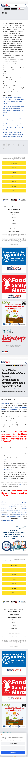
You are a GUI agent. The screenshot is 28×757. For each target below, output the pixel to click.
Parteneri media (14, 229)
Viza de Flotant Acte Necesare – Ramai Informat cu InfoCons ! (14, 493)
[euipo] (14, 200)
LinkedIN (14, 181)
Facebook (14, 167)
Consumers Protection (8, 157)
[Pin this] (23, 145)
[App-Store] (7, 8)
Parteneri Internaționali (14, 231)
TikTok (14, 190)
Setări (13, 748)
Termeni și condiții (14, 212)
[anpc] (6, 200)
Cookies (14, 220)
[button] (16, 5)
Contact (14, 223)
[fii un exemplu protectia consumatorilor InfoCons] (14, 313)
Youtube (14, 177)
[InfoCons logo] (5, 5)
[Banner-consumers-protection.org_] (14, 260)
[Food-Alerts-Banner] (14, 287)
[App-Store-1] (14, 8)
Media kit (14, 217)
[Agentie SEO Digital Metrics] (14, 331)
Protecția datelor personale (14, 215)
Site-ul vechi (14, 226)
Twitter (14, 186)
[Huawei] (21, 8)
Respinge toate (13, 743)
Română (18, 755)
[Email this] (4, 145)
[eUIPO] (22, 200)
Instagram (14, 172)
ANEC (20, 484)
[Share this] (9, 145)
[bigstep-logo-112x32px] (14, 338)
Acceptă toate (13, 752)
